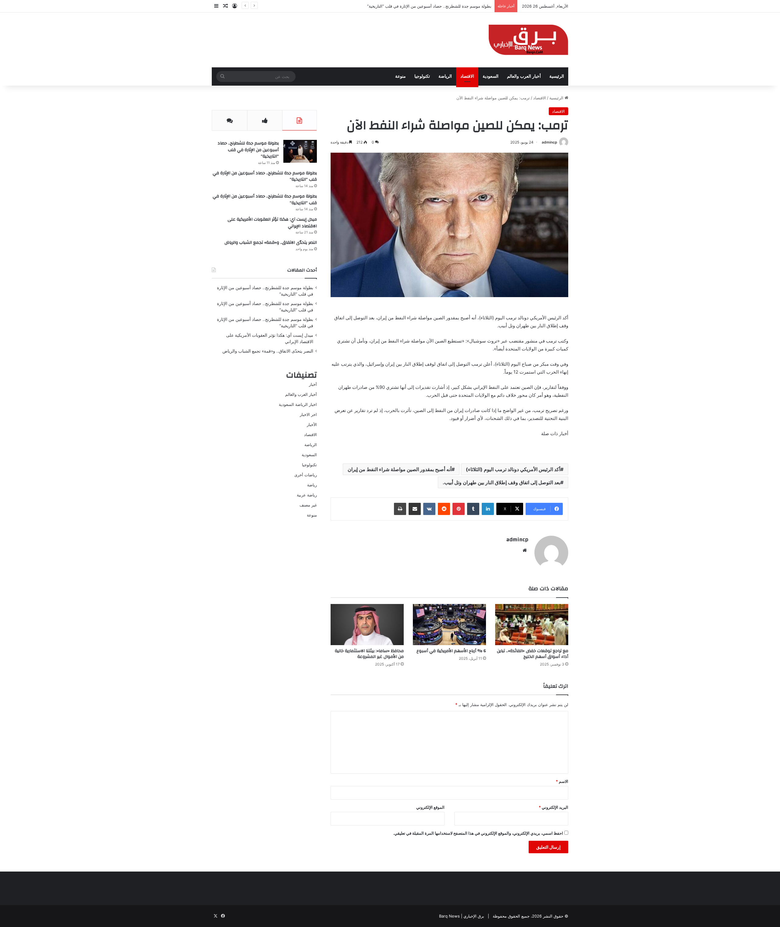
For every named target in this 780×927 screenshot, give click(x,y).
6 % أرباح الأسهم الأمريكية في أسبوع (451, 651)
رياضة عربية (307, 494)
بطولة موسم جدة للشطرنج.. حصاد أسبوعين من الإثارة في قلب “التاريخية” (248, 149)
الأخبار (312, 424)
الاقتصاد (467, 76)
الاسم (562, 781)
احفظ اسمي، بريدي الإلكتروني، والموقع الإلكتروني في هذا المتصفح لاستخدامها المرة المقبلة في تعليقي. (478, 833)
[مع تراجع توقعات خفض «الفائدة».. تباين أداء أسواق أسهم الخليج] (531, 624)
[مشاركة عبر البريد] (415, 509)
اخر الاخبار (308, 414)
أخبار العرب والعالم (524, 76)
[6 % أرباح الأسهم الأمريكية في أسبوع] (449, 624)
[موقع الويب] (524, 550)
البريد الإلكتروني (553, 807)
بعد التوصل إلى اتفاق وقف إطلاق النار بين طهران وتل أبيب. (501, 482)
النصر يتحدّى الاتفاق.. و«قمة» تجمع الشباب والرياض (271, 243)
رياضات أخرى (305, 474)
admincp (549, 142)
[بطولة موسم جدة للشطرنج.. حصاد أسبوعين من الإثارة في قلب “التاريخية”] (300, 151)
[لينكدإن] (488, 509)
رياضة (312, 484)
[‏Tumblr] (473, 509)
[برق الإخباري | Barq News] (528, 40)
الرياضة (445, 76)
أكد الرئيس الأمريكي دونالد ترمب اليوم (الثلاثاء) (513, 469)
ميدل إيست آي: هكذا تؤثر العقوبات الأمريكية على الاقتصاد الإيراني (272, 222)
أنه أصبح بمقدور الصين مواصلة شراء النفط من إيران (400, 469)
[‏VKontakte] (429, 509)
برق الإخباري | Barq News (461, 916)
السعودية (490, 76)
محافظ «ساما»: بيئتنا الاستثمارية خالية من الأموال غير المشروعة (369, 654)
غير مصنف (308, 505)
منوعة (400, 76)
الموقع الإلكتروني (430, 807)
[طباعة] (400, 509)
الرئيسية (556, 76)
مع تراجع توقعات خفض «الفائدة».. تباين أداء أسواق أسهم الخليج (532, 654)
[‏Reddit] (444, 509)
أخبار (313, 384)
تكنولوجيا (422, 76)
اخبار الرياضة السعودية (298, 404)
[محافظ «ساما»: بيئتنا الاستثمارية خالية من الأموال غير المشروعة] (367, 624)
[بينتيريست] (458, 509)
